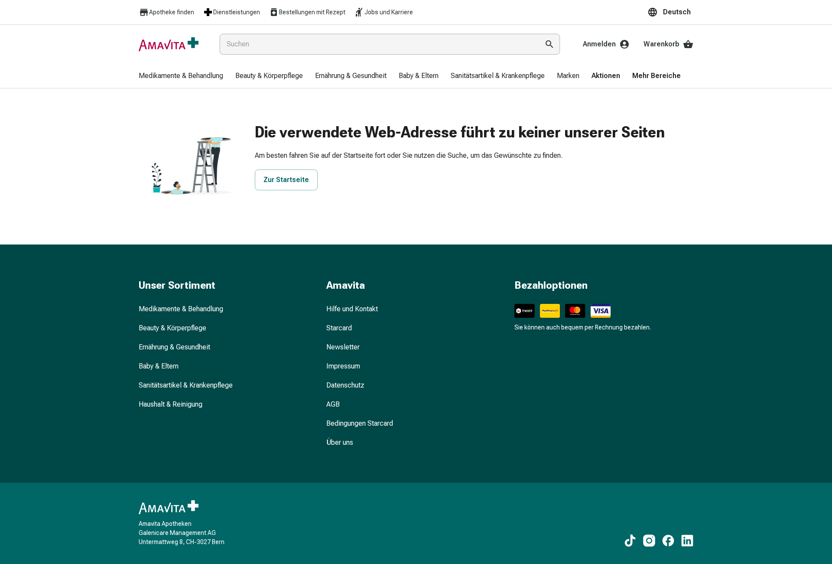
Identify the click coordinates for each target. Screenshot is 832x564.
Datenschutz (345, 385)
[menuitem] (181, 76)
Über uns (339, 442)
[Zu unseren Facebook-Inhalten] (668, 541)
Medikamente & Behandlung (181, 309)
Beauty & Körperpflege (172, 328)
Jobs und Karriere (388, 12)
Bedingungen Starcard (359, 423)
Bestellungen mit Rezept (312, 12)
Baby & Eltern (159, 366)
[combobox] (378, 44)
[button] (670, 12)
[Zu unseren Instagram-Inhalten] (649, 541)
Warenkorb (661, 44)
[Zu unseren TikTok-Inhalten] (630, 541)
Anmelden (599, 44)
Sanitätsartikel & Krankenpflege (186, 385)
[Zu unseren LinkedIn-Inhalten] (687, 541)
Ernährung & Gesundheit (174, 347)
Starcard (339, 328)
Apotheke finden (171, 12)
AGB (333, 404)
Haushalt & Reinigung (170, 404)
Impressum (343, 366)
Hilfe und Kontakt (352, 309)
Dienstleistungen (236, 12)
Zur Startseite (286, 180)
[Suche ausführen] (549, 44)
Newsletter (343, 347)
